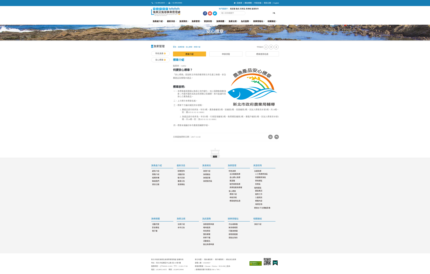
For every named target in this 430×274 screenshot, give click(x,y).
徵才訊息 (181, 178)
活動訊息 (181, 174)
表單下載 (206, 238)
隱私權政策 (208, 259)
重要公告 (181, 181)
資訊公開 (267, 3)
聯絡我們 (155, 181)
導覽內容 (258, 201)
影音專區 (155, 228)
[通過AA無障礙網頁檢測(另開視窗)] (255, 263)
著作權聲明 (219, 259)
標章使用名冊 (262, 54)
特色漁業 (159, 53)
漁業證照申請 (208, 224)
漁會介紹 (257, 224)
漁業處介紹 (158, 21)
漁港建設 (206, 174)
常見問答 (206, 231)
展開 (215, 157)
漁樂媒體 (220, 21)
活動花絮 (155, 224)
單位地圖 (198, 259)
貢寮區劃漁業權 (236, 188)
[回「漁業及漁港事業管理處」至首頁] (166, 11)
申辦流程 (226, 54)
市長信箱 (257, 3)
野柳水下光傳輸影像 (262, 208)
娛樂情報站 (258, 21)
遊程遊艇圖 (233, 234)
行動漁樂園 (233, 231)
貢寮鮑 (248, 9)
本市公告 (181, 228)
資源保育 (208, 21)
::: (230, 2)
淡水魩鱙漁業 (235, 174)
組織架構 (155, 178)
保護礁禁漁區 (260, 177)
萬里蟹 (232, 9)
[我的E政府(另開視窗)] (275, 263)
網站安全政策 (231, 259)
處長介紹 (155, 171)
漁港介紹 (206, 171)
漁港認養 (206, 178)
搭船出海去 (233, 238)
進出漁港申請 (208, 244)
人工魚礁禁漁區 (261, 174)
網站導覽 (248, 3)
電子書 (154, 231)
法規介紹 (181, 224)
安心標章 (159, 60)
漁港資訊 (183, 21)
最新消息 (171, 21)
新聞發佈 (181, 171)
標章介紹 (197, 47)
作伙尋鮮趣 (233, 224)
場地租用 (206, 228)
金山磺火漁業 (235, 177)
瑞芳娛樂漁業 (235, 184)
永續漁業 (257, 171)
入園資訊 (258, 198)
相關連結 (272, 21)
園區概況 (258, 191)
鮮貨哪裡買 (233, 228)
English (276, 3)
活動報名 (206, 241)
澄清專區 (181, 184)
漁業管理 (196, 21)
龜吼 (237, 9)
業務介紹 (155, 174)
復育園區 (257, 188)
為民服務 (245, 21)
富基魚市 (255, 9)
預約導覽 (206, 234)
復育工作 (258, 194)
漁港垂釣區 (207, 181)
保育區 (242, 9)
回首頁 (239, 3)
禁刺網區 (258, 181)
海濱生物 (258, 204)
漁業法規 (233, 21)
